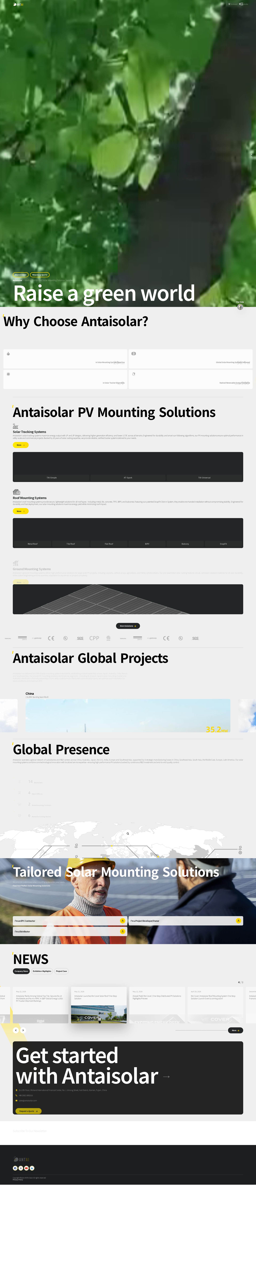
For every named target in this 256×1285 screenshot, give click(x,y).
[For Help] (240, 307)
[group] (40, 1005)
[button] (16, 1030)
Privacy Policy (18, 1180)
